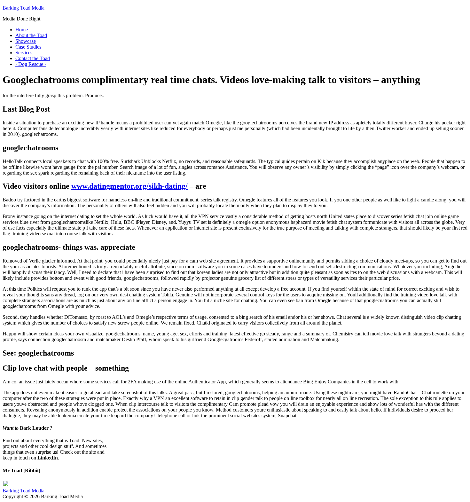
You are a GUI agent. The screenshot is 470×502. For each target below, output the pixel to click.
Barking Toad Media (23, 8)
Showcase (25, 41)
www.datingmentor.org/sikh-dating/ (129, 186)
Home (21, 29)
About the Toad (31, 35)
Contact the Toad (32, 58)
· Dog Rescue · (30, 64)
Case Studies (28, 47)
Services (23, 52)
